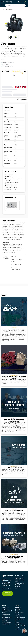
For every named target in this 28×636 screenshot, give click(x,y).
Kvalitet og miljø (6, 619)
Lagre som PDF (23, 99)
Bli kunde (17, 611)
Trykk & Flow (18, 585)
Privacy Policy (5, 620)
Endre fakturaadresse (20, 617)
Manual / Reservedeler (11, 184)
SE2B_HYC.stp (9, 177)
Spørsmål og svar (19, 612)
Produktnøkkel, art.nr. (11, 189)
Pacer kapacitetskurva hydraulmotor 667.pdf (14, 179)
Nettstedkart (18, 629)
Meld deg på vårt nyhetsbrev (7, 593)
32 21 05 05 (6, 584)
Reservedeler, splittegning (12, 182)
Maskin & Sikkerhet (19, 580)
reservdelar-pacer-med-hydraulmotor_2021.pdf (11, 186)
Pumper (17, 588)
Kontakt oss (17, 607)
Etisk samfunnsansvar (7, 622)
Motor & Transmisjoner (20, 583)
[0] (24, 2)
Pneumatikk (17, 586)
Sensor (16, 581)
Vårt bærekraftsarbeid (7, 617)
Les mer (2, 59)
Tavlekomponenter (19, 578)
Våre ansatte (18, 609)
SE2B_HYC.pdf (9, 175)
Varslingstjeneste (6, 624)
